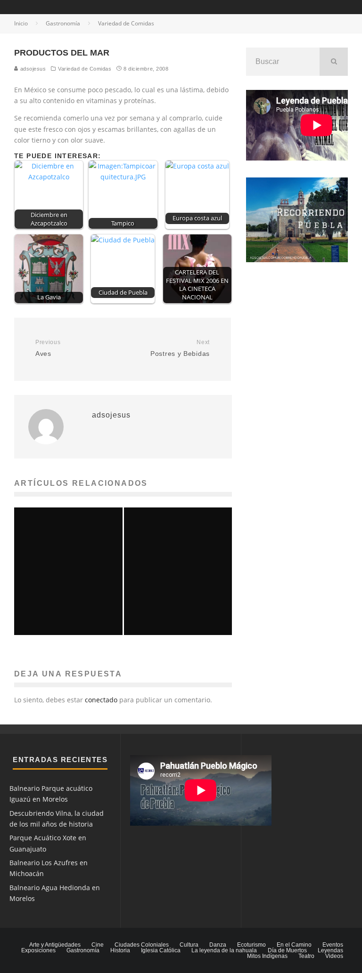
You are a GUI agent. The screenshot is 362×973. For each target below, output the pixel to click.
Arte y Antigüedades (55, 945)
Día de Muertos (287, 950)
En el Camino (294, 945)
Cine (97, 945)
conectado (101, 699)
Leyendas (330, 950)
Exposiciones (38, 950)
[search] (334, 62)
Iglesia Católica (161, 950)
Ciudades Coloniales (142, 945)
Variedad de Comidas (84, 69)
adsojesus (32, 69)
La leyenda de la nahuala (224, 950)
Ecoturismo (251, 945)
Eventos (332, 945)
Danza (217, 945)
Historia (120, 950)
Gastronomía (82, 950)
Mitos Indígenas (267, 956)
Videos (334, 956)
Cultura (189, 945)
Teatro (306, 956)
